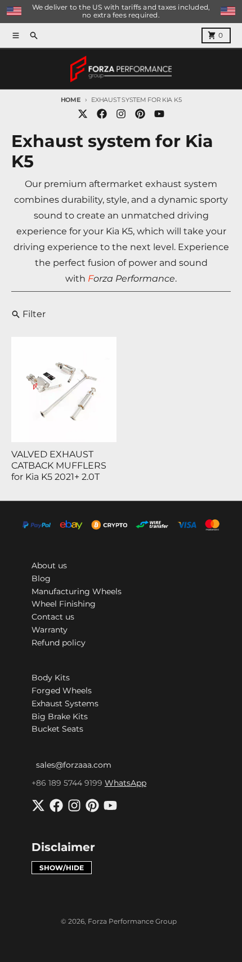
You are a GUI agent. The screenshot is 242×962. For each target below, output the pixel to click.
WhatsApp (125, 783)
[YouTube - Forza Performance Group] (159, 113)
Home (70, 100)
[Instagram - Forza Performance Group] (121, 113)
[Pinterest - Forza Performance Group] (140, 113)
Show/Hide (61, 867)
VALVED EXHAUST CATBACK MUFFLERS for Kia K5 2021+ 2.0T (58, 465)
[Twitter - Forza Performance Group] (82, 113)
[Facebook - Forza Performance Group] (102, 113)
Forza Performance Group (132, 921)
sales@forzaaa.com (73, 765)
